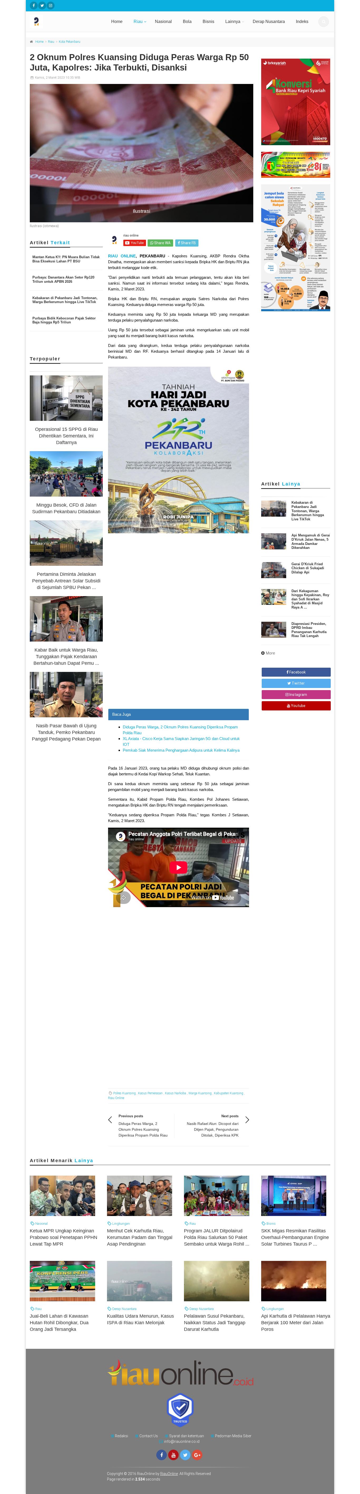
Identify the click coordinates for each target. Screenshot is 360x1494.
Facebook (297, 672)
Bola (187, 21)
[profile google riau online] (197, 1455)
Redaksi (121, 1436)
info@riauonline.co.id (182, 1441)
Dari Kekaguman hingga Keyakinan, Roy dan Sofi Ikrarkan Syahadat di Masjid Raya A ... (310, 599)
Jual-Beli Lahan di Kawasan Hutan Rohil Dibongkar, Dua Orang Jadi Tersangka (59, 1322)
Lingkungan (120, 1224)
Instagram (298, 694)
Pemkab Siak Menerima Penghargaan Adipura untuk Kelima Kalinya (181, 750)
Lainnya (232, 21)
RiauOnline (169, 1474)
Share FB (188, 243)
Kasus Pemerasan (150, 1093)
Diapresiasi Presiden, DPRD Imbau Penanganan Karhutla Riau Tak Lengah (309, 630)
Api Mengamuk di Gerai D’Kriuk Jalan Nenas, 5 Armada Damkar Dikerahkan (310, 541)
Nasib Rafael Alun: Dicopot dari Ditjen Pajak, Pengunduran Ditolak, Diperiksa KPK (213, 1129)
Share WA (162, 243)
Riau (138, 21)
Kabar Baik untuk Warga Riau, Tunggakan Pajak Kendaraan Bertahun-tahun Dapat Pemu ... (66, 656)
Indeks (302, 21)
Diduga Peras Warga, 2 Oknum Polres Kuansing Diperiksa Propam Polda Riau (143, 1129)
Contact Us (148, 1436)
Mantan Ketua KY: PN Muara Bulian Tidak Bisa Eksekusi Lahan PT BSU (66, 259)
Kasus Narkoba (175, 1093)
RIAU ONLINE (122, 256)
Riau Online (116, 1098)
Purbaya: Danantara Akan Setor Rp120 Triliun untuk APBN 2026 (63, 279)
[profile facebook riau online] (34, 6)
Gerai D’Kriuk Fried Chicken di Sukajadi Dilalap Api (307, 568)
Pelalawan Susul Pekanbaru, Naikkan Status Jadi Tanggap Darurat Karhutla (214, 1322)
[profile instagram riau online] (51, 6)
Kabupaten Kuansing (228, 1093)
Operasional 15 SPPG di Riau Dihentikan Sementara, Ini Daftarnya (66, 436)
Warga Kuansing (200, 1093)
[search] (323, 21)
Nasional (163, 21)
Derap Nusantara (269, 21)
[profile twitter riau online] (42, 6)
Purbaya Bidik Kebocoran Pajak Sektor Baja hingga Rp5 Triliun (64, 320)
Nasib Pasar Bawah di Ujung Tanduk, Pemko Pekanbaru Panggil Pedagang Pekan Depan (66, 732)
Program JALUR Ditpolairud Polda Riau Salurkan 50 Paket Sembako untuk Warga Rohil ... (216, 1237)
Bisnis (208, 21)
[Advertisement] (178, 672)
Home (117, 21)
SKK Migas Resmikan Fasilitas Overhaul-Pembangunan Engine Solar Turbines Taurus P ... (295, 1237)
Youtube (297, 706)
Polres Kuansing (124, 1093)
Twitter (298, 683)
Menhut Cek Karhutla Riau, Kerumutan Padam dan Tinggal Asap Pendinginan (139, 1237)
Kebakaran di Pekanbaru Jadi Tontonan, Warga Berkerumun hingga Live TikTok (65, 300)
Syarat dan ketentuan (186, 1436)
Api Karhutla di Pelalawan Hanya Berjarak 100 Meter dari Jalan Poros (295, 1322)
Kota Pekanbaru (69, 42)
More (270, 653)
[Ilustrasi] (141, 153)
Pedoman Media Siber (233, 1436)
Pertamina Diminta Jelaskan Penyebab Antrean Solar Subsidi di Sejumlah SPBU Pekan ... (66, 581)
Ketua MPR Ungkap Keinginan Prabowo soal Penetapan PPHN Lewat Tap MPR (63, 1237)
